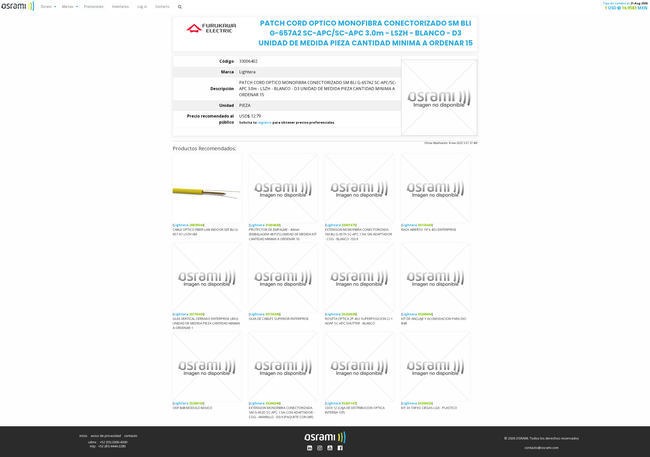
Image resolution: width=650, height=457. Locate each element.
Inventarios (120, 6)
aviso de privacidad (106, 435)
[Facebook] (340, 448)
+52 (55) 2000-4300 (113, 442)
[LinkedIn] (309, 448)
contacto (130, 435)
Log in (142, 6)
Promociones (94, 6)
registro (264, 122)
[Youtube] (330, 448)
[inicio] (18, 5)
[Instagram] (319, 448)
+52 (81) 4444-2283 (112, 446)
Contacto (162, 6)
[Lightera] (211, 27)
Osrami (46, 6)
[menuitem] (47, 6)
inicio (83, 435)
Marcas (67, 6)
